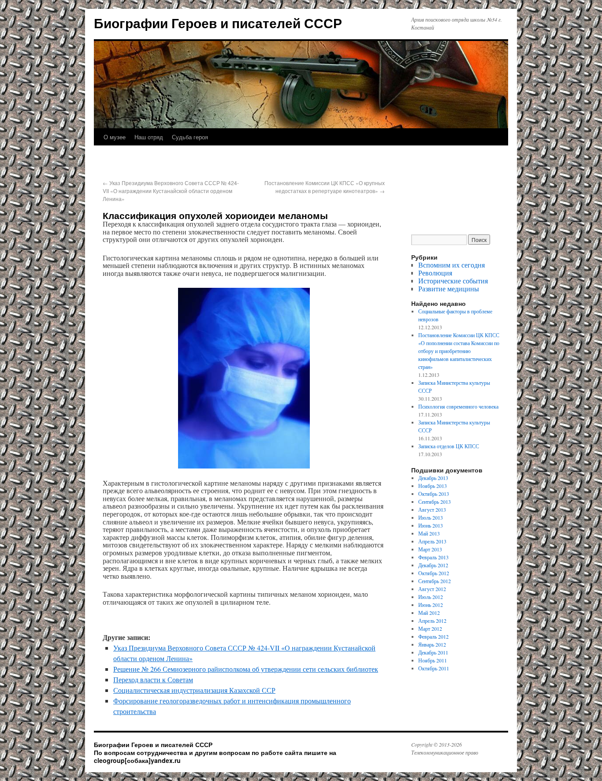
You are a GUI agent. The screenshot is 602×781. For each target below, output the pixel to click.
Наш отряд (148, 137)
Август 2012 (432, 588)
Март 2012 (430, 628)
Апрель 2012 (432, 620)
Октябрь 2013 (433, 493)
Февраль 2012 (433, 636)
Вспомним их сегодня (451, 264)
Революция (435, 272)
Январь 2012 (432, 644)
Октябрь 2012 (433, 572)
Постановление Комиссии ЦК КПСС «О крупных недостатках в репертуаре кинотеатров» (324, 186)
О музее (115, 137)
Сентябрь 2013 (434, 501)
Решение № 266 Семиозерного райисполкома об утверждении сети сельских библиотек (245, 668)
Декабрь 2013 (433, 477)
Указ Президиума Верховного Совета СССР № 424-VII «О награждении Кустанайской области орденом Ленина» (171, 190)
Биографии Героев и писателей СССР (218, 22)
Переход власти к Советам (153, 679)
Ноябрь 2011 (432, 660)
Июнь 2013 (430, 525)
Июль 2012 (430, 596)
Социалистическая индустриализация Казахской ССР (194, 690)
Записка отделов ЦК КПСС (448, 446)
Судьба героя (190, 137)
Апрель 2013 (432, 541)
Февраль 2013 (433, 557)
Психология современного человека (458, 406)
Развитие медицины (448, 288)
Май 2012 (429, 612)
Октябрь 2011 (433, 668)
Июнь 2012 (430, 604)
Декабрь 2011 (433, 652)
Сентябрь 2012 (434, 580)
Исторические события (453, 280)
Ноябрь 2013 (432, 485)
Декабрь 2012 (433, 565)
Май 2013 (429, 533)
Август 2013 (432, 509)
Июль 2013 (430, 517)
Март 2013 (430, 549)
